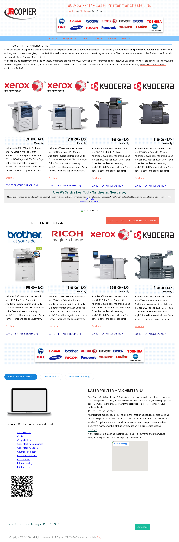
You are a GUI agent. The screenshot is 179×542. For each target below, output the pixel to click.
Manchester (84, 11)
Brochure (9, 177)
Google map (95, 201)
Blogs (99, 537)
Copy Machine (24, 440)
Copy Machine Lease (27, 447)
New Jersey (72, 11)
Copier (20, 436)
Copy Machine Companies (30, 444)
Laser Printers (24, 432)
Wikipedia (90, 199)
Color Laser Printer (26, 451)
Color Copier (23, 459)
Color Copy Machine (27, 455)
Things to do (84, 201)
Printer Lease (23, 467)
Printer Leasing (24, 463)
